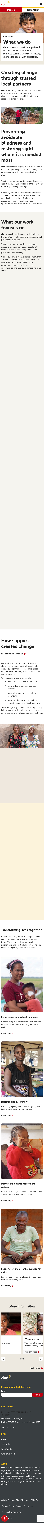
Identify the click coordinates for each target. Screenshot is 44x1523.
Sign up (37, 1395)
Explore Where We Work (17, 796)
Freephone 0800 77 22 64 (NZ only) (16, 1412)
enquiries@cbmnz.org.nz (12, 1418)
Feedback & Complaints (12, 1512)
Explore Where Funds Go (12, 654)
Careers (18, 1506)
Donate (11, 9)
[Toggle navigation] (41, 4)
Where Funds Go (14, 907)
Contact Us (28, 1506)
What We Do (6, 1449)
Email (3, 1391)
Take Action (6, 1444)
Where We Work (8, 1454)
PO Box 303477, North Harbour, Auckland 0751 (21, 1422)
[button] (4, 1518)
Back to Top (35, 1368)
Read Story (6, 1033)
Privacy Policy (8, 1506)
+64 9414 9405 (7, 1415)
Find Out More (13, 367)
